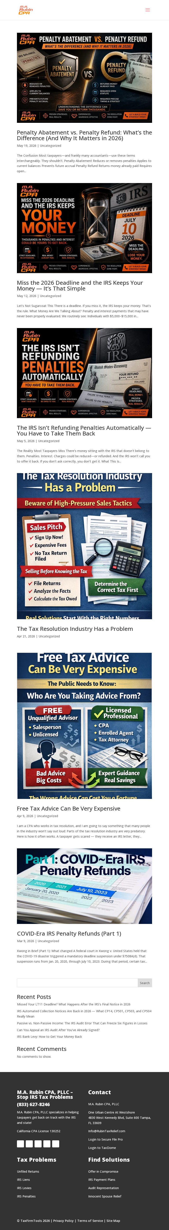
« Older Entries (27, 976)
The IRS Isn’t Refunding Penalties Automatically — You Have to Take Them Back (84, 430)
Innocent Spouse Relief (104, 1196)
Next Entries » (48, 976)
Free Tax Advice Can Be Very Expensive (68, 808)
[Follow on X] (29, 1143)
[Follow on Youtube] (55, 1143)
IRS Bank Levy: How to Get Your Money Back (49, 1036)
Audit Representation (103, 1188)
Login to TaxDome (102, 1148)
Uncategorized (50, 145)
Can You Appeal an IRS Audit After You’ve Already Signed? (58, 1030)
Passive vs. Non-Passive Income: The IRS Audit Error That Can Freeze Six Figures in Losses (82, 1023)
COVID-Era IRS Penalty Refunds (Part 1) (69, 933)
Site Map (113, 1221)
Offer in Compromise (103, 1171)
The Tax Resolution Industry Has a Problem (75, 629)
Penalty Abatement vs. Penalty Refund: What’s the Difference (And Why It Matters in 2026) (84, 135)
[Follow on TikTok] (46, 1143)
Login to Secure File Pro (105, 1139)
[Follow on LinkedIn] (38, 1143)
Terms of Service (90, 1221)
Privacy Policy (63, 1221)
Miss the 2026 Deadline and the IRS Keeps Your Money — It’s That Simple (80, 285)
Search (145, 983)
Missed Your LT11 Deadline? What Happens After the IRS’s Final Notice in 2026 (73, 1004)
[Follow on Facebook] (20, 1143)
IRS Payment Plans (101, 1179)
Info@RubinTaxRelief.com (106, 1131)
